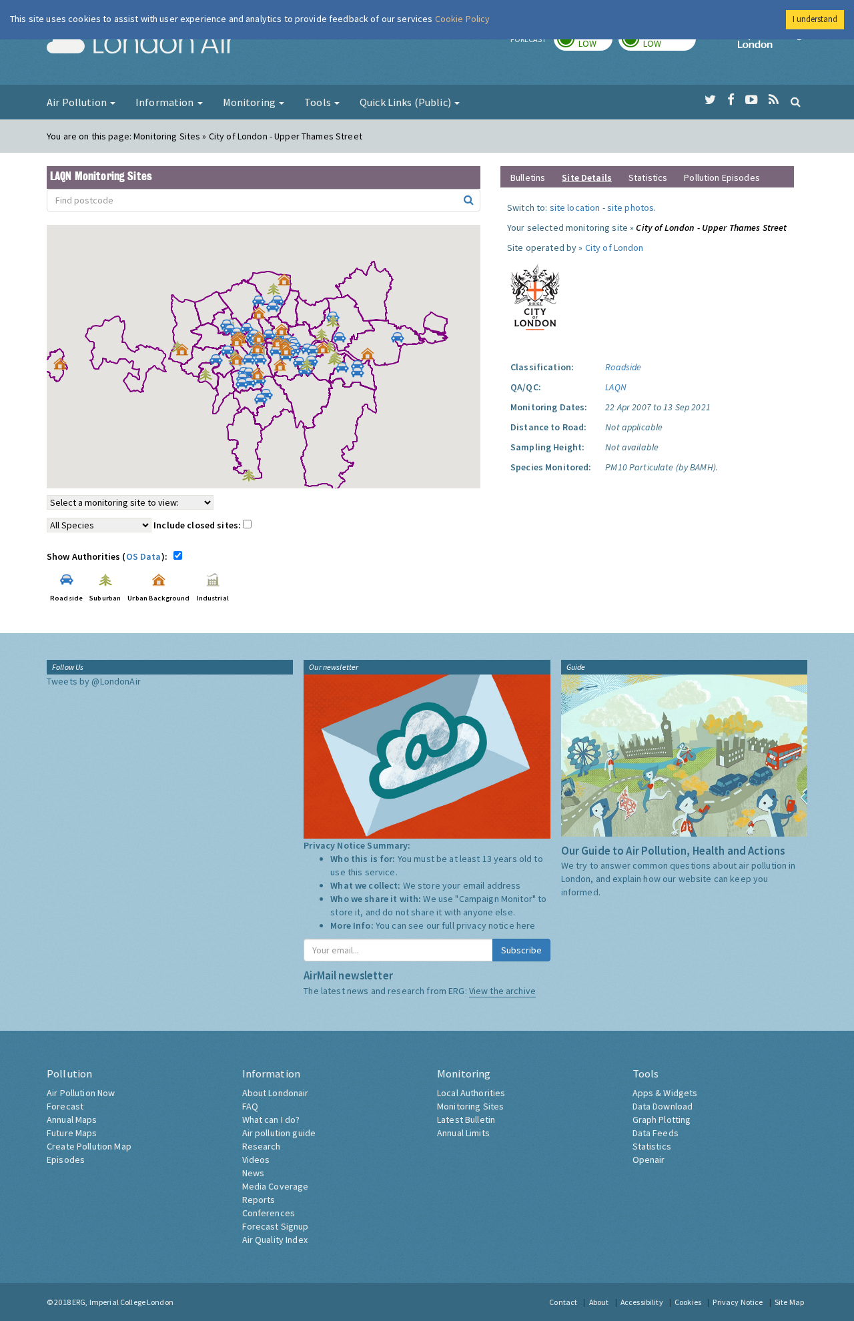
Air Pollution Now (81, 1093)
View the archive (502, 991)
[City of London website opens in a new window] (535, 294)
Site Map (789, 1302)
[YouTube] (751, 100)
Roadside (623, 367)
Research (261, 1146)
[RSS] (773, 100)
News (253, 1173)
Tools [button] (318, 102)
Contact (563, 1302)
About (599, 1302)
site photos (631, 207)
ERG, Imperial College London (122, 1302)
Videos (256, 1160)
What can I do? (271, 1120)
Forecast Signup (275, 1226)
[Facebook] (731, 100)
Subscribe (521, 950)
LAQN (615, 387)
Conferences (269, 1213)
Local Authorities (471, 1093)
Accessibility (641, 1302)
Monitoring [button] (250, 102)
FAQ (250, 1106)
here (526, 925)
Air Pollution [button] (78, 102)
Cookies (688, 1302)
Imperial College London (772, 44)
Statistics (647, 177)
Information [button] (165, 102)
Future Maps (72, 1133)
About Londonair (275, 1093)
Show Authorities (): (109, 556)
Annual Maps (72, 1120)
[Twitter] (710, 100)
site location (575, 207)
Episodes (66, 1160)
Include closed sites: (198, 525)
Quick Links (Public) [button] (406, 102)
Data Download (662, 1106)
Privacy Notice (738, 1302)
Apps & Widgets (665, 1093)
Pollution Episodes (722, 177)
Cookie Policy (462, 19)
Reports (259, 1200)
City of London (614, 248)
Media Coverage (275, 1186)
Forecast (65, 1106)
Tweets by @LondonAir (94, 681)
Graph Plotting (661, 1120)
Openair (648, 1160)
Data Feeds (655, 1133)
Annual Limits (463, 1133)
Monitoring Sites (470, 1106)
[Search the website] (795, 101)
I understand (815, 19)
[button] (288, 283)
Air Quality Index (275, 1240)
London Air (141, 44)
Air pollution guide (279, 1133)
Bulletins (527, 177)
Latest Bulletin (466, 1120)
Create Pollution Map (89, 1146)
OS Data (143, 556)
